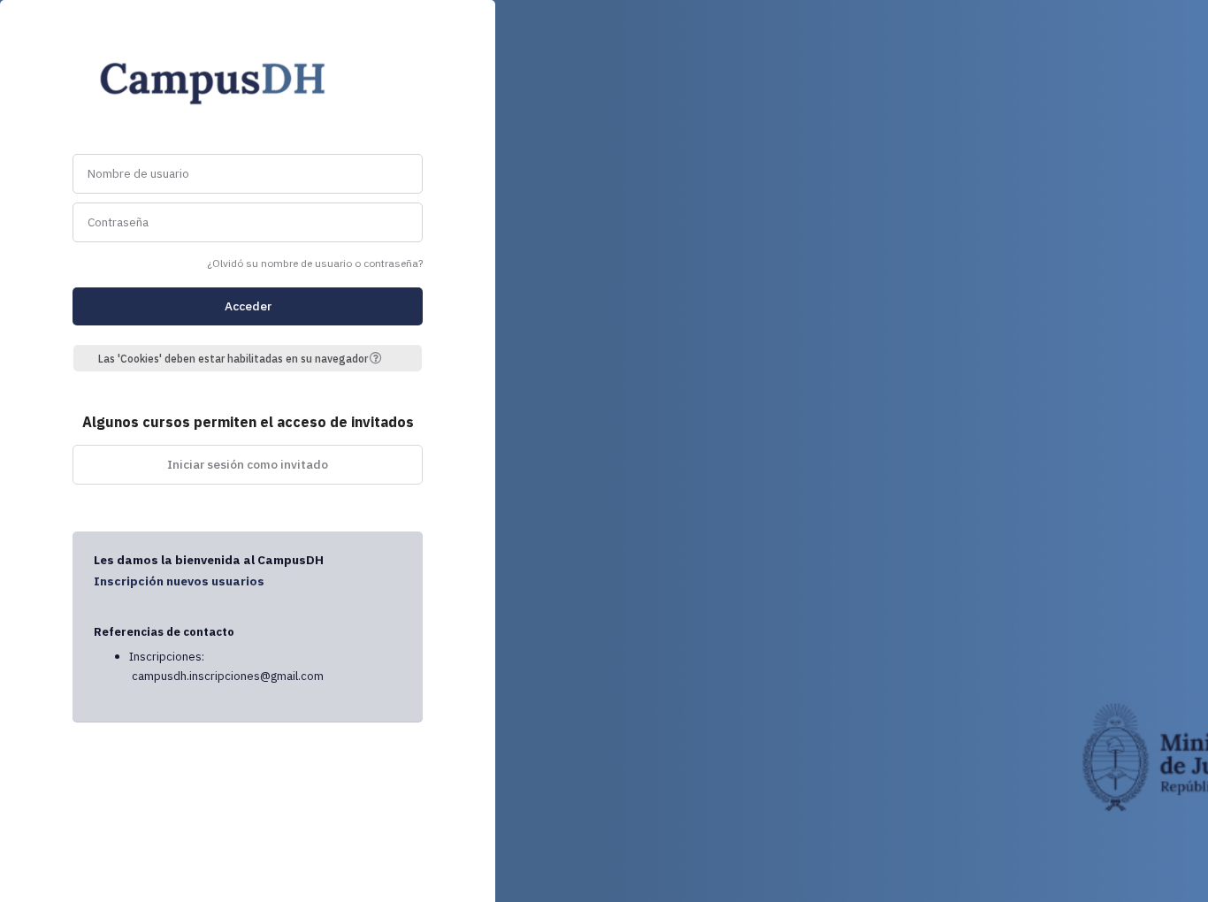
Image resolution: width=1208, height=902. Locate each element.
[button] (382, 358)
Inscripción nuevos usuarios (179, 581)
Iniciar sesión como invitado (247, 464)
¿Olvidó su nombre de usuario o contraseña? (315, 263)
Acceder (248, 306)
